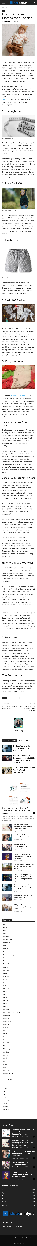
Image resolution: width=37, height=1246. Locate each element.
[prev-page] (3, 777)
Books (5, 934)
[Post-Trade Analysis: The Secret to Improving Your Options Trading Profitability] (7, 877)
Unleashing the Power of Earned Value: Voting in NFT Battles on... (23, 856)
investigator (7, 1022)
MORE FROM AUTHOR (26, 741)
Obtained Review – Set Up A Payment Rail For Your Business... (18, 809)
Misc (23, 1238)
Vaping (5, 1107)
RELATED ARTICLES (9, 741)
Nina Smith (5, 813)
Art (4, 924)
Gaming (6, 994)
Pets (4, 1061)
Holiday (5, 1000)
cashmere (21, 328)
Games (5, 991)
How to (22, 698)
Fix (4, 982)
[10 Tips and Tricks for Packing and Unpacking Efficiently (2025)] (7, 907)
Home (4, 7)
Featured (6, 973)
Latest (5, 1034)
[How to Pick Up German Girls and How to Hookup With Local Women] (7, 837)
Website (6, 1110)
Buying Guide (8, 940)
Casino (5, 952)
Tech (5, 1091)
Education (6, 961)
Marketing (6, 1049)
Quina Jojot (15, 1147)
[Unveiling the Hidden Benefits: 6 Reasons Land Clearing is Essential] (7, 867)
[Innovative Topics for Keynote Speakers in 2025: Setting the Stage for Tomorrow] (7, 758)
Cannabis (6, 943)
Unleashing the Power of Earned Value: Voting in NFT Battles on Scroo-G (23, 1174)
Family (5, 967)
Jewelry (5, 1028)
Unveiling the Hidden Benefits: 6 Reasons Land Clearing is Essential (24, 866)
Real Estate (7, 1070)
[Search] (34, 2)
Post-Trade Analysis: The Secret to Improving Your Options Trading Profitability (23, 877)
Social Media (7, 1079)
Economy (6, 958)
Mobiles (6, 1052)
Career (5, 949)
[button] (3, 2)
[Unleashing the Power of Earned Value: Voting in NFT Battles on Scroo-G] (7, 856)
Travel (5, 1104)
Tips (9, 7)
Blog (4, 930)
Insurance (6, 1015)
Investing (6, 1025)
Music (5, 1058)
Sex (4, 1076)
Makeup (6, 1046)
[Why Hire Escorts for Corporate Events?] (7, 847)
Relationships (8, 1073)
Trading (6, 1100)
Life (4, 1040)
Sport (5, 1085)
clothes (16, 698)
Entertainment (8, 964)
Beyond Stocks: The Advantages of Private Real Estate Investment (23, 826)
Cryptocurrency (8, 955)
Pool (4, 1067)
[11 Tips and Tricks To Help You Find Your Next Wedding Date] (7, 770)
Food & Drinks (8, 985)
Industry (6, 1009)
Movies (5, 1055)
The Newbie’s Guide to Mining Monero (9, 707)
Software (6, 1082)
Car (4, 946)
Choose (10, 698)
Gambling (6, 988)
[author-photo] (18, 728)
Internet (6, 1019)
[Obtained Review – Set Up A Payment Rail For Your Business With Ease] (18, 794)
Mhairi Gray (7, 21)
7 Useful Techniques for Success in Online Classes (26, 708)
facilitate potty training (19, 396)
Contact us (26, 1240)
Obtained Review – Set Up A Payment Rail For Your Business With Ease (23, 1132)
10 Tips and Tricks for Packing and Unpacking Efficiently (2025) (24, 907)
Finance (6, 976)
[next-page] (6, 777)
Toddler (29, 698)
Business (6, 937)
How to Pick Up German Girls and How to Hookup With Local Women (23, 1153)
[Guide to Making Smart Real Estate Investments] (7, 897)
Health (5, 997)
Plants (5, 1064)
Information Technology (11, 1012)
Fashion (6, 970)
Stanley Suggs (15, 1179)
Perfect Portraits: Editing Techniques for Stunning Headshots (23, 748)
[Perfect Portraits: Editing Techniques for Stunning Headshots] (7, 748)
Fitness (5, 979)
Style (5, 1088)
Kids (4, 1031)
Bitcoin (5, 927)
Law (4, 1037)
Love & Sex (7, 1043)
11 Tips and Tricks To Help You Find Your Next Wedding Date (24, 770)
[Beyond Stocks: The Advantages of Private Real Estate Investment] (7, 827)
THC (4, 1094)
